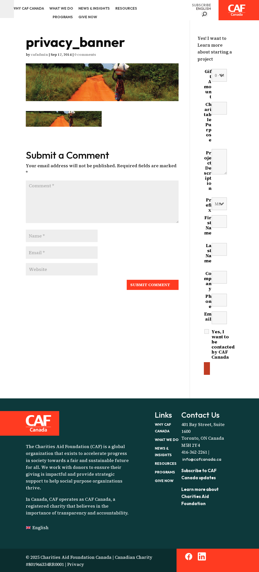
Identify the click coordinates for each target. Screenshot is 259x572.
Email (207, 319)
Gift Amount (207, 84)
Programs (63, 17)
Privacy (75, 564)
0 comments (85, 54)
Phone (208, 301)
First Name (207, 228)
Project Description (207, 172)
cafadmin (39, 54)
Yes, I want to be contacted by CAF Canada (223, 344)
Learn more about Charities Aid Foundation (200, 496)
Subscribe (201, 5)
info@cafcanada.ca (201, 459)
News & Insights (94, 8)
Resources (126, 8)
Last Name (207, 255)
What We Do (61, 8)
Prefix (208, 205)
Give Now (87, 17)
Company (207, 281)
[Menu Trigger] (7, 9)
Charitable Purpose (207, 124)
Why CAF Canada (28, 8)
